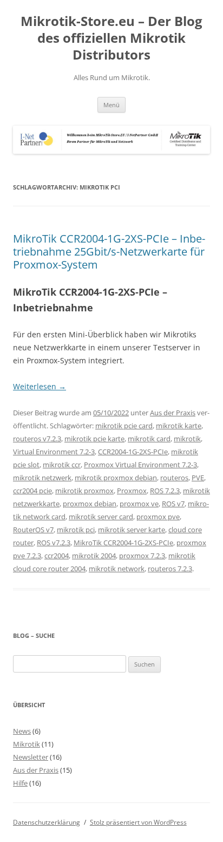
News (22, 731)
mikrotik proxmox (84, 490)
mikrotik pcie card (124, 425)
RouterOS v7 (33, 529)
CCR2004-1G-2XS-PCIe (133, 451)
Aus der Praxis (172, 412)
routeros (174, 477)
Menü (111, 105)
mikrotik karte (178, 425)
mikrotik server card (101, 516)
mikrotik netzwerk (42, 477)
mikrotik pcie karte (94, 438)
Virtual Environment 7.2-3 (54, 451)
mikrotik (187, 438)
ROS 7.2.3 (165, 490)
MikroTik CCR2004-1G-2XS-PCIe (123, 542)
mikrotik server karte (131, 529)
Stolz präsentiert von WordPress (138, 822)
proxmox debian (89, 503)
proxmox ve (139, 503)
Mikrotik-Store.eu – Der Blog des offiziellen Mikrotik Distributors (111, 38)
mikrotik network (117, 568)
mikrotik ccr (62, 464)
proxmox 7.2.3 (142, 555)
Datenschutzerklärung (46, 822)
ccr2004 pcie (32, 490)
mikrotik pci (76, 529)
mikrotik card (149, 438)
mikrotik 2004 (94, 555)
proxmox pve (158, 516)
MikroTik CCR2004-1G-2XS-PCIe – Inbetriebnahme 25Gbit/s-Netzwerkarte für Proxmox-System (109, 251)
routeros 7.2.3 (170, 568)
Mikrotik (26, 744)
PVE (198, 477)
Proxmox (132, 490)
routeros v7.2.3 (37, 438)
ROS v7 (173, 503)
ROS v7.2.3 (53, 542)
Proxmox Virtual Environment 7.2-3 (140, 464)
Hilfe (20, 783)
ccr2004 (56, 555)
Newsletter (30, 757)
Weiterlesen (39, 386)
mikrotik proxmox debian (116, 477)
